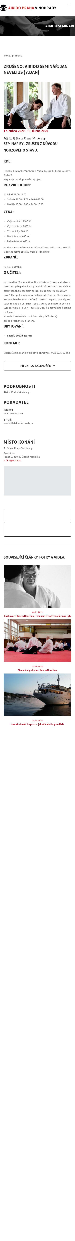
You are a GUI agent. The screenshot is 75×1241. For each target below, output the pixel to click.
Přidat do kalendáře (35, 366)
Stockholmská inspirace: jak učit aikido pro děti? (37, 724)
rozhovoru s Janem (23, 320)
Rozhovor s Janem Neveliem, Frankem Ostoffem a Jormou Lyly (37, 615)
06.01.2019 (37, 612)
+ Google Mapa (12, 460)
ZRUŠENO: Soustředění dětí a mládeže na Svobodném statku (37, 529)
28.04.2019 (37, 666)
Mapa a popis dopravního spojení (22, 179)
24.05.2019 (37, 721)
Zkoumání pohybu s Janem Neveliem (37, 670)
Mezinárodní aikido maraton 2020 (28, 514)
